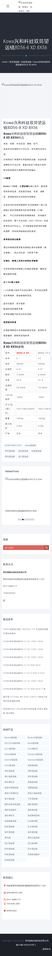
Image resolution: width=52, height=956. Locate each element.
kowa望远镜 (30, 445)
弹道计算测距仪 (11, 793)
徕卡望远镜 (9, 798)
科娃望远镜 (36, 451)
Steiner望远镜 (11, 759)
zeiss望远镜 (10, 765)
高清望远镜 (9, 860)
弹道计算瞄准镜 (34, 793)
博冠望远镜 (33, 771)
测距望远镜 (33, 804)
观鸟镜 (7, 837)
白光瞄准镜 (33, 821)
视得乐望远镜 (34, 837)
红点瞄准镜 (33, 826)
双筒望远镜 (24, 149)
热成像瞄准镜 (10, 821)
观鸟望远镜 (10, 456)
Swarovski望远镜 (35, 759)
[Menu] (8, 6)
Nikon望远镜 (10, 754)
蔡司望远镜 (9, 832)
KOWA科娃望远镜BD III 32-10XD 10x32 (23, 681)
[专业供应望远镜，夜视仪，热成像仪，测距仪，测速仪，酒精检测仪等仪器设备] (26, 6)
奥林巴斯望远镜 (11, 787)
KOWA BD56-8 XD (13, 445)
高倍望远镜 (9, 854)
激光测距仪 (9, 815)
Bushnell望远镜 (35, 737)
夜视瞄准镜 (33, 782)
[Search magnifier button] (46, 547)
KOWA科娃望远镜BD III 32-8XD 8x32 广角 (24, 688)
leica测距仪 (33, 748)
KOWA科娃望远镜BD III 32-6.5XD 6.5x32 (24, 673)
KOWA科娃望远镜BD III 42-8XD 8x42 (22, 665)
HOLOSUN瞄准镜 (12, 743)
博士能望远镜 (10, 776)
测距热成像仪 (10, 809)
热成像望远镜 (34, 815)
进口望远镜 (23, 456)
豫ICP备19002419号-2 (26, 944)
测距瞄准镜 (33, 809)
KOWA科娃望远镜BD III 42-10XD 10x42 (23, 641)
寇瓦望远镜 (23, 451)
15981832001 (9, 593)
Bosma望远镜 (11, 737)
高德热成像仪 (34, 854)
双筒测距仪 (9, 782)
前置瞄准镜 (33, 765)
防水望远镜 (33, 848)
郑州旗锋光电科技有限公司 (37, 940)
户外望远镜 (33, 798)
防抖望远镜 (9, 848)
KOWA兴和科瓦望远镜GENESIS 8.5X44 (21, 511)
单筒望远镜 (9, 771)
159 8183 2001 (13, 903)
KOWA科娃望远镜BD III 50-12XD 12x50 (23, 649)
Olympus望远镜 (35, 754)
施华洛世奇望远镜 (12, 804)
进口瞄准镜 (33, 843)
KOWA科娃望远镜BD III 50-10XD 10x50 (23, 657)
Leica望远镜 (10, 748)
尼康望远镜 (33, 787)
